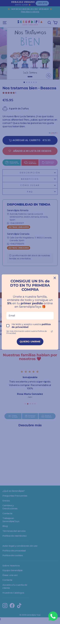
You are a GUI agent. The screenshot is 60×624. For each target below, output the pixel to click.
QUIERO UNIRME (30, 341)
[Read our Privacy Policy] (52, 331)
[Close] (54, 277)
